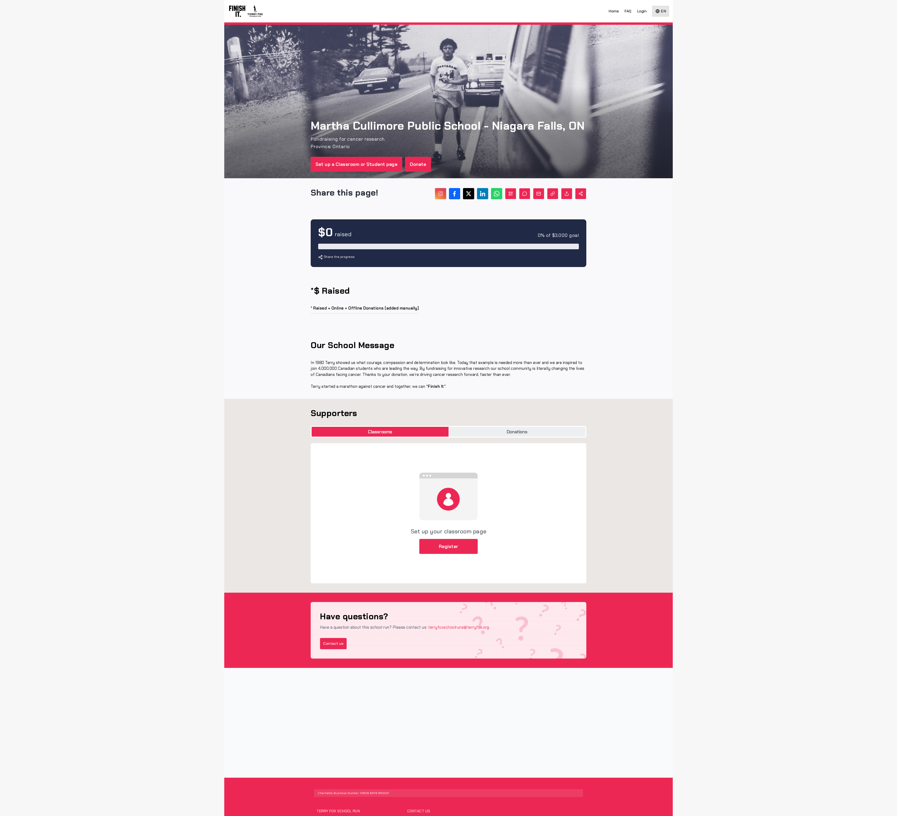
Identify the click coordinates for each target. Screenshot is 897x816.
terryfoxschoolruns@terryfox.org (458, 627)
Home (614, 11)
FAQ (627, 11)
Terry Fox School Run (338, 811)
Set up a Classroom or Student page (356, 164)
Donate (418, 164)
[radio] (380, 432)
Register (448, 546)
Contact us (333, 643)
